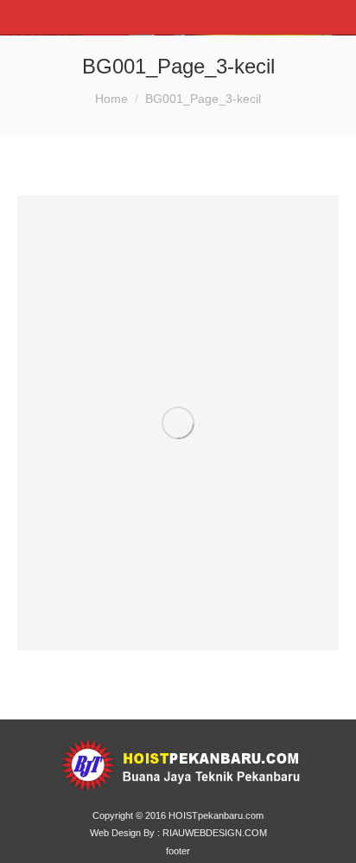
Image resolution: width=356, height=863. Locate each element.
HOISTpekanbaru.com (216, 815)
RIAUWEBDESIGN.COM (214, 833)
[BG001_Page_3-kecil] (178, 422)
